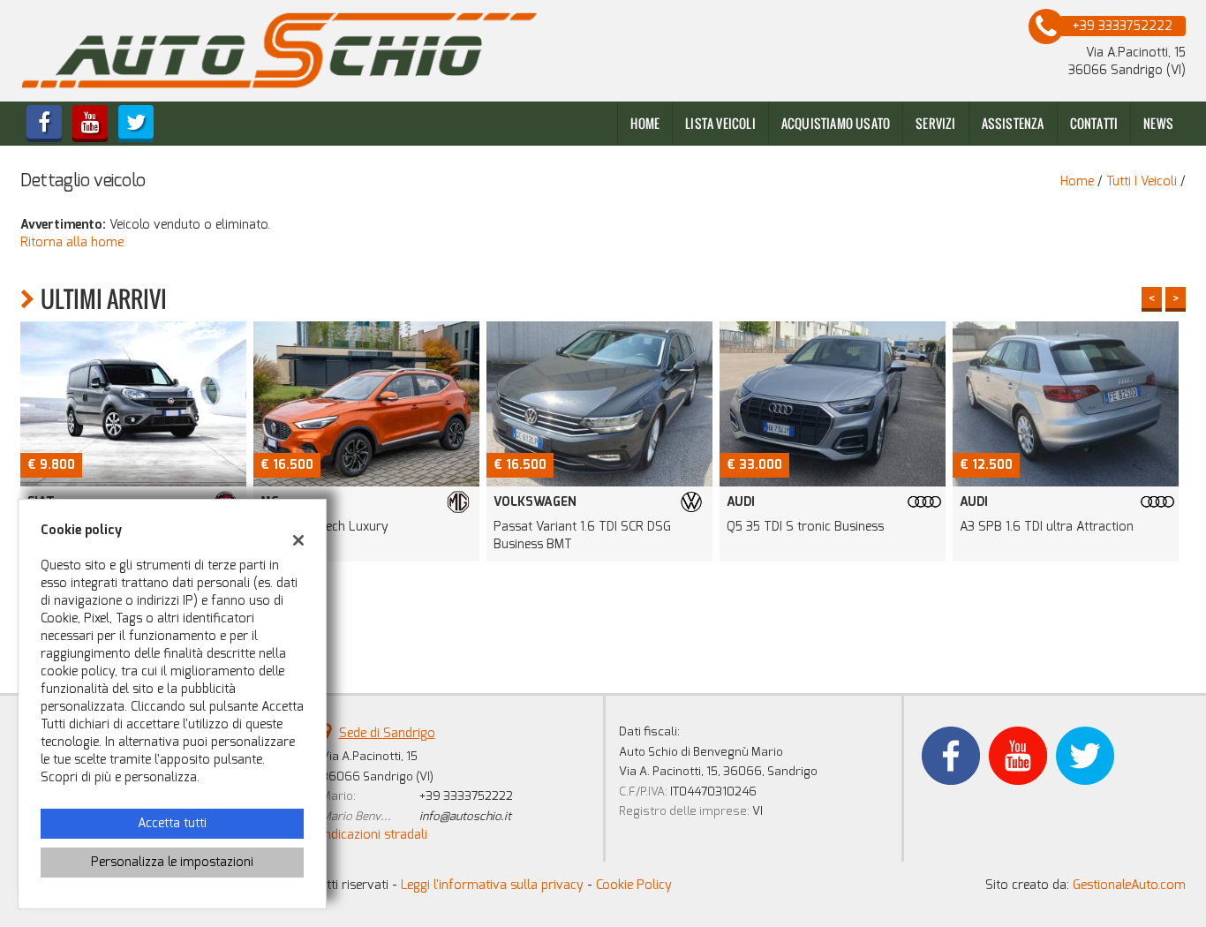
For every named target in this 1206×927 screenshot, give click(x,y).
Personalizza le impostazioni (172, 862)
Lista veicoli (720, 123)
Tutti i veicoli (1141, 181)
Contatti (1094, 123)
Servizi (935, 123)
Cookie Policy (634, 885)
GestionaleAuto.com (1129, 885)
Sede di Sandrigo (387, 733)
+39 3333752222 (466, 795)
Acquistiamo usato (835, 123)
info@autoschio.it (465, 816)
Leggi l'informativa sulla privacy (492, 885)
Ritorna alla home (72, 242)
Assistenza (1013, 123)
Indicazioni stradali (374, 834)
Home (645, 123)
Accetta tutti (172, 823)
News (1158, 123)
